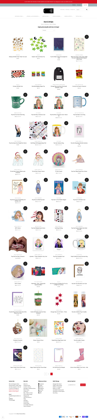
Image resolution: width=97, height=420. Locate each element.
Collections (46, 24)
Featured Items (19, 16)
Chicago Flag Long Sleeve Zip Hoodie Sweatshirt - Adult (59, 87)
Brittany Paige (38, 226)
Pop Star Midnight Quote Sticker (38, 228)
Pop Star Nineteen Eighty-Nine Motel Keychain (79, 229)
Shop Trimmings (17, 141)
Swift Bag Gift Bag (59, 228)
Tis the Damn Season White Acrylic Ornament (17, 172)
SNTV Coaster (18, 283)
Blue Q (17, 84)
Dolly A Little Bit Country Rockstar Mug (79, 256)
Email (40, 391)
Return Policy (26, 389)
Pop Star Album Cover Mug (79, 114)
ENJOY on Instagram (57, 386)
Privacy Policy (26, 403)
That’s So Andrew (18, 310)
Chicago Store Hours (57, 383)
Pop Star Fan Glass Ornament (17, 256)
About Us (25, 383)
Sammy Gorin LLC (38, 141)
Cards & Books (56, 16)
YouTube (41, 389)
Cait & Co (38, 338)
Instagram (41, 388)
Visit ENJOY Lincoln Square (58, 391)
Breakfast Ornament (17, 340)
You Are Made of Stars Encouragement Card (58, 57)
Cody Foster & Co (79, 84)
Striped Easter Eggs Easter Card (59, 340)
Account (79, 4)
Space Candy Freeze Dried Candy (17, 367)
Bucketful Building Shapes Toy (38, 86)
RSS (40, 392)
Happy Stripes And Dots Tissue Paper (38, 367)
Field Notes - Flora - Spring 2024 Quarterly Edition (38, 284)
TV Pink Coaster (58, 171)
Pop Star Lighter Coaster (79, 340)
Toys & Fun (78, 16)
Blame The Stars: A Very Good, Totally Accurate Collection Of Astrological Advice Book (79, 58)
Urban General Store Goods (59, 84)
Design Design (59, 338)
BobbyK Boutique (17, 112)
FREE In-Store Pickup (57, 385)
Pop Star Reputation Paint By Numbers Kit (79, 143)
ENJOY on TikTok (56, 388)
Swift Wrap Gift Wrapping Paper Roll (38, 143)
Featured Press (27, 385)
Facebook (41, 383)
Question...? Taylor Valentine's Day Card (38, 256)
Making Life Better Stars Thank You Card (18, 56)
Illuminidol (79, 310)
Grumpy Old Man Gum (18, 86)
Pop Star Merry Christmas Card (38, 114)
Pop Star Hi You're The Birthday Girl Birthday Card (18, 200)
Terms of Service (27, 406)
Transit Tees (58, 310)
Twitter (40, 385)
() (85, 4)
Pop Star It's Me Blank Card (79, 199)
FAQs (25, 398)
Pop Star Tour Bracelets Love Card (79, 283)
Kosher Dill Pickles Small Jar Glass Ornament (38, 312)
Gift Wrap (67, 9)
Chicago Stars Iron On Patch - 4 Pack (59, 311)
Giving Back (26, 401)
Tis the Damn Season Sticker (38, 171)
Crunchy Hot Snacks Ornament (79, 86)
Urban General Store (20, 413)
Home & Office (68, 16)
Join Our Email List (27, 397)
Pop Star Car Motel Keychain (38, 199)
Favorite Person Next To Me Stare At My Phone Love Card (18, 312)
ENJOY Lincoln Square (13, 391)
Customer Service (27, 386)
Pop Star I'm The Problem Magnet (58, 199)
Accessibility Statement (28, 404)
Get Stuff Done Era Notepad (59, 367)
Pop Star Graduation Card (58, 256)
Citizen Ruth (79, 254)
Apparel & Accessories (32, 16)
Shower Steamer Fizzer (38, 340)
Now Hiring (55, 392)
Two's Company (38, 84)
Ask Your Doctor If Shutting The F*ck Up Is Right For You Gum (58, 284)
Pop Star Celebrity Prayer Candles (79, 311)
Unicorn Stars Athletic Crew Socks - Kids (79, 367)
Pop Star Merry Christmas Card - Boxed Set (58, 115)
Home (42, 24)
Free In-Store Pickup (28, 394)
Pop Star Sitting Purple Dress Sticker (79, 171)
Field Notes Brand (38, 281)
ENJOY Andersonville (13, 389)
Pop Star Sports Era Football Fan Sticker (18, 143)
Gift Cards (62, 9)
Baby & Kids (45, 16)
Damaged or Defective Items (30, 388)
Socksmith (79, 365)
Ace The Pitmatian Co (79, 112)
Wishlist (74, 4)
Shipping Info (26, 395)
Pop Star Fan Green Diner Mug (18, 114)
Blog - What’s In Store (28, 392)
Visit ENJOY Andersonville (58, 389)
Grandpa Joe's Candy (17, 365)
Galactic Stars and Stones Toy (38, 56)
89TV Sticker (18, 228)
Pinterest (41, 386)
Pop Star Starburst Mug (59, 143)
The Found (38, 112)
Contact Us (72, 9)
